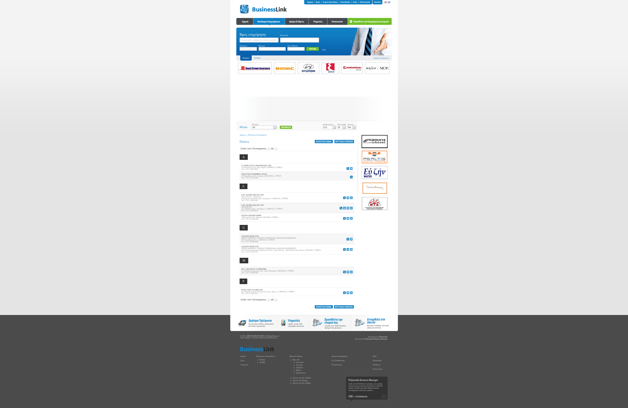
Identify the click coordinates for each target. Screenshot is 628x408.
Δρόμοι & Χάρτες (296, 356)
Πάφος (298, 370)
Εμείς (242, 360)
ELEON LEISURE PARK (251, 215)
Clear (324, 50)
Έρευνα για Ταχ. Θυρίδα (302, 383)
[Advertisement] (314, 98)
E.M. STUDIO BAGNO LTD (252, 195)
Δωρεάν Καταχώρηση (339, 356)
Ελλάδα (257, 58)
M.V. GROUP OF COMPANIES (254, 269)
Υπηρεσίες (244, 365)
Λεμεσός (299, 365)
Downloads (377, 360)
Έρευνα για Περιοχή (300, 380)
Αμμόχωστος (300, 373)
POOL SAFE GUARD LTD (252, 290)
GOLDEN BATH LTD (250, 236)
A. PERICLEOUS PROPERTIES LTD (256, 166)
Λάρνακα (299, 367)
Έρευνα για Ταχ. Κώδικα (302, 378)
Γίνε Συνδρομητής (338, 360)
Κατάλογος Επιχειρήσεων (257, 135)
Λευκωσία (300, 362)
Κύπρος (262, 360)
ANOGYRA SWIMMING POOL (254, 174)
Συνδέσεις (376, 365)
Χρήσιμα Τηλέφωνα (381, 58)
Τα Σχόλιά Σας (336, 365)
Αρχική (242, 135)
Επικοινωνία (377, 369)
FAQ (374, 356)
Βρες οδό (296, 360)
